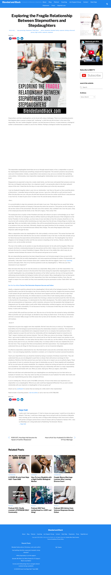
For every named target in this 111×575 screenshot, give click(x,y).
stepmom (50, 32)
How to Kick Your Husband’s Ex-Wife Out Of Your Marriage (59, 439)
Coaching (64, 2)
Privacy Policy (60, 539)
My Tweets (59, 547)
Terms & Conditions (52, 539)
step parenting (21, 30)
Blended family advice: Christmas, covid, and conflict (26, 547)
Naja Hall (12, 30)
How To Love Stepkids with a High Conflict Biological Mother (41, 479)
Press (53, 5)
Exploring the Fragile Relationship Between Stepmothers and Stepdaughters (41, 20)
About (44, 2)
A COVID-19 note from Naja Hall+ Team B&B (18, 478)
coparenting (12, 474)
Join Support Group (75, 2)
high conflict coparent (41, 32)
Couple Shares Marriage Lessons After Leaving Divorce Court (63, 479)
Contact (85, 2)
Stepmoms (46, 5)
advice (42, 30)
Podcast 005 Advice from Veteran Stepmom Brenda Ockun (64, 510)
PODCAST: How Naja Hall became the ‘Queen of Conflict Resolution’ (24, 439)
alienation (47, 30)
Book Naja (94, 2)
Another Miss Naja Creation (72, 537)
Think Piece (35, 30)
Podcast (56, 2)
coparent (61, 30)
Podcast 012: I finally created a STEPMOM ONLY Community (18, 510)
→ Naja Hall (22, 424)
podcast (10, 505)
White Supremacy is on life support (26, 555)
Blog (50, 2)
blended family (55, 30)
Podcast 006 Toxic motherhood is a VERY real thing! (41, 510)
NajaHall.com (61, 5)
